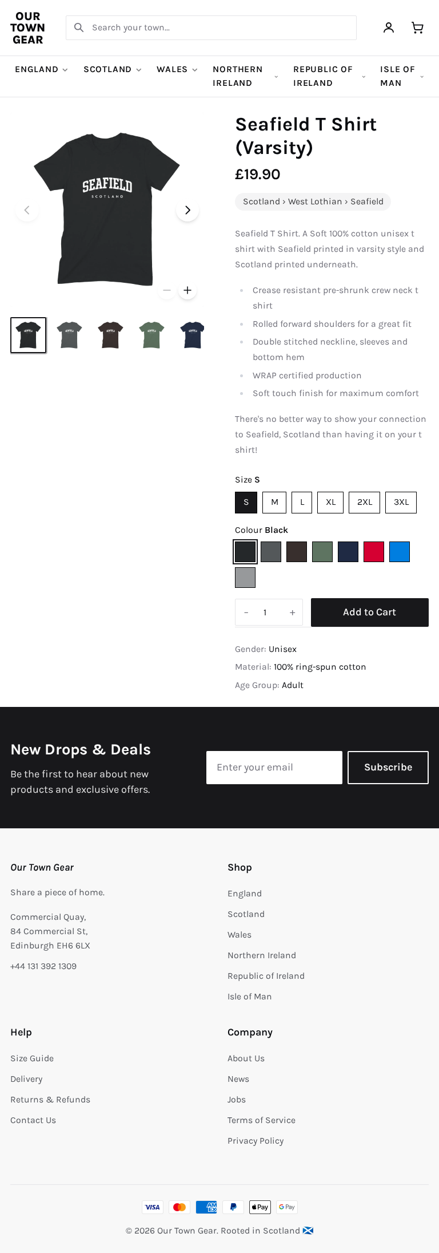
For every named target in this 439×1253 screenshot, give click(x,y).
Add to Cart (369, 612)
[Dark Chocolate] (296, 551)
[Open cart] (417, 27)
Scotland (107, 69)
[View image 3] (111, 335)
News (238, 1079)
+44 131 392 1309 (43, 966)
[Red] (374, 551)
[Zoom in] (187, 290)
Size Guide (32, 1058)
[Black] (245, 551)
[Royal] (399, 551)
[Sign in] (389, 27)
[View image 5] (193, 335)
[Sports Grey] (245, 577)
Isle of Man (398, 76)
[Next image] (187, 210)
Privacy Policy (256, 1141)
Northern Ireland (237, 76)
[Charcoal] (271, 551)
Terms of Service (262, 1120)
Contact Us (33, 1120)
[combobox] (211, 27)
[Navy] (348, 551)
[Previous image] (27, 210)
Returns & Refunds (50, 1099)
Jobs (237, 1099)
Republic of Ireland (323, 76)
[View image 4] (152, 335)
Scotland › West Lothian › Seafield (313, 201)
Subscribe (388, 767)
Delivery (26, 1079)
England (37, 69)
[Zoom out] (167, 290)
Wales (172, 69)
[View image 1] (28, 335)
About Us (246, 1058)
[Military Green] (322, 551)
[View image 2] (69, 335)
